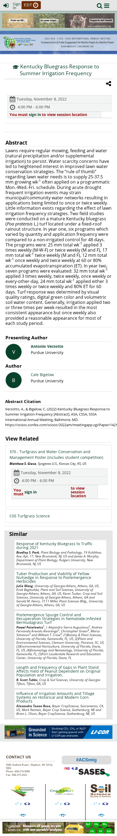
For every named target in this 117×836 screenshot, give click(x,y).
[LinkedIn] (23, 815)
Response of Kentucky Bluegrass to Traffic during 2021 (54, 545)
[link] (100, 6)
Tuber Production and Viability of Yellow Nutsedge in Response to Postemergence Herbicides (53, 577)
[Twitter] (18, 804)
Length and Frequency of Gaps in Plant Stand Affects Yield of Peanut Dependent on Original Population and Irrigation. (58, 671)
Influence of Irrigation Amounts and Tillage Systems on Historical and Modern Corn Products (55, 697)
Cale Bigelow (42, 374)
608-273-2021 (19, 775)
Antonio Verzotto (47, 346)
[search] (100, 5)
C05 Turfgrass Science (30, 515)
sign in (35, 115)
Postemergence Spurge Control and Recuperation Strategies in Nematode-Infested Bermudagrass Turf (58, 618)
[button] (107, 6)
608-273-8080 (23, 771)
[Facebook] (27, 804)
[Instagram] (67, 768)
